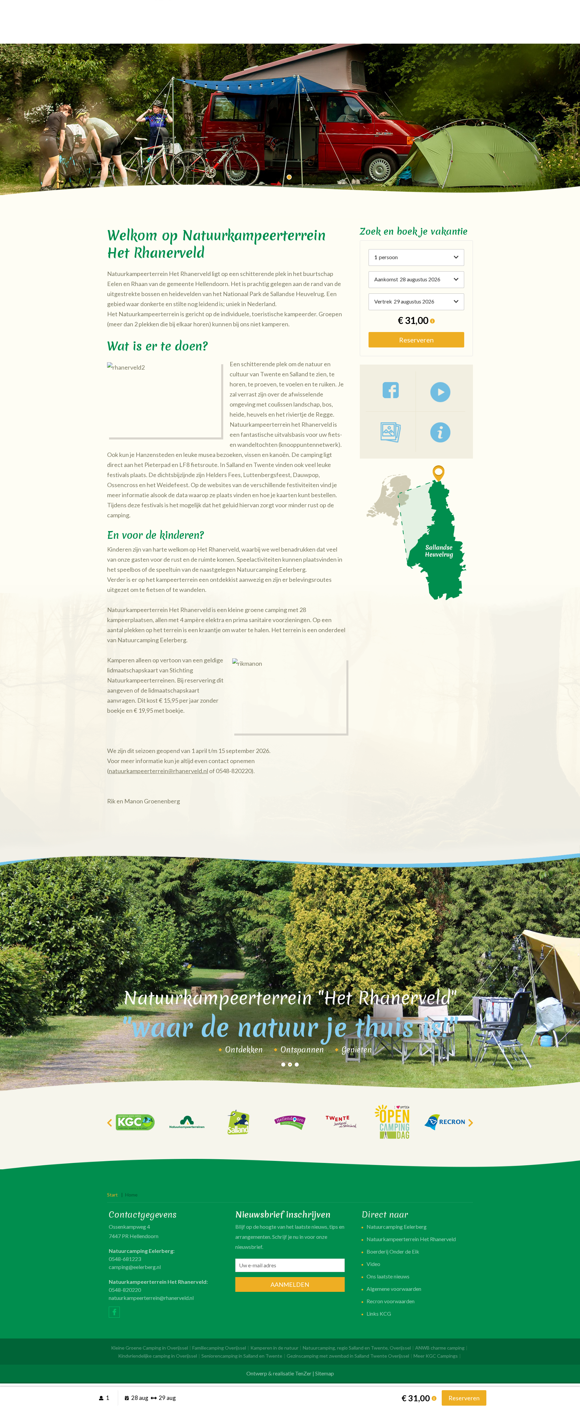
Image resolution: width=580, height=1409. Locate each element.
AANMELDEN (290, 1284)
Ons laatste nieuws (388, 1276)
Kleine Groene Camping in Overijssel (149, 1348)
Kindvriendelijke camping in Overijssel (157, 1356)
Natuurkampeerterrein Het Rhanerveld (411, 1239)
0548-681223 (125, 1259)
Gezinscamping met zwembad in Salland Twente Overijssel (348, 1356)
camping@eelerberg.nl (135, 1267)
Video (373, 1264)
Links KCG (379, 1313)
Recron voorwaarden (391, 1301)
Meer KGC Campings (436, 1356)
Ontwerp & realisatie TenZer (278, 1373)
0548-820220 (125, 1289)
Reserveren (416, 340)
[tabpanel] (290, 121)
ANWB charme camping (440, 1348)
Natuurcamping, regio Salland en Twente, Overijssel (357, 1348)
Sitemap (324, 1373)
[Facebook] (114, 1312)
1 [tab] (290, 178)
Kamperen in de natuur (274, 1348)
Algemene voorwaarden (394, 1288)
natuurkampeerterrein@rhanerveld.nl (158, 770)
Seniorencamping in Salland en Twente (241, 1356)
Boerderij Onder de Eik (393, 1251)
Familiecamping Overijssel (219, 1348)
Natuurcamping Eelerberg (397, 1226)
